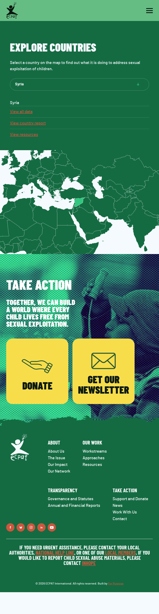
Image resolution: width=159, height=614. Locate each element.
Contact (120, 519)
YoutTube (52, 527)
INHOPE (89, 563)
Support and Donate (130, 499)
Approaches (94, 458)
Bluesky (21, 527)
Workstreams (95, 451)
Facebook (10, 527)
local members (120, 553)
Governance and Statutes (70, 499)
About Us (56, 451)
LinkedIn (41, 527)
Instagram (31, 527)
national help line (55, 553)
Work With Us (125, 512)
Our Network (59, 471)
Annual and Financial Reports (74, 505)
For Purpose (116, 583)
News (118, 505)
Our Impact (57, 465)
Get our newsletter (103, 385)
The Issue (56, 458)
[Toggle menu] (149, 10)
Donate (37, 386)
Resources (92, 465)
